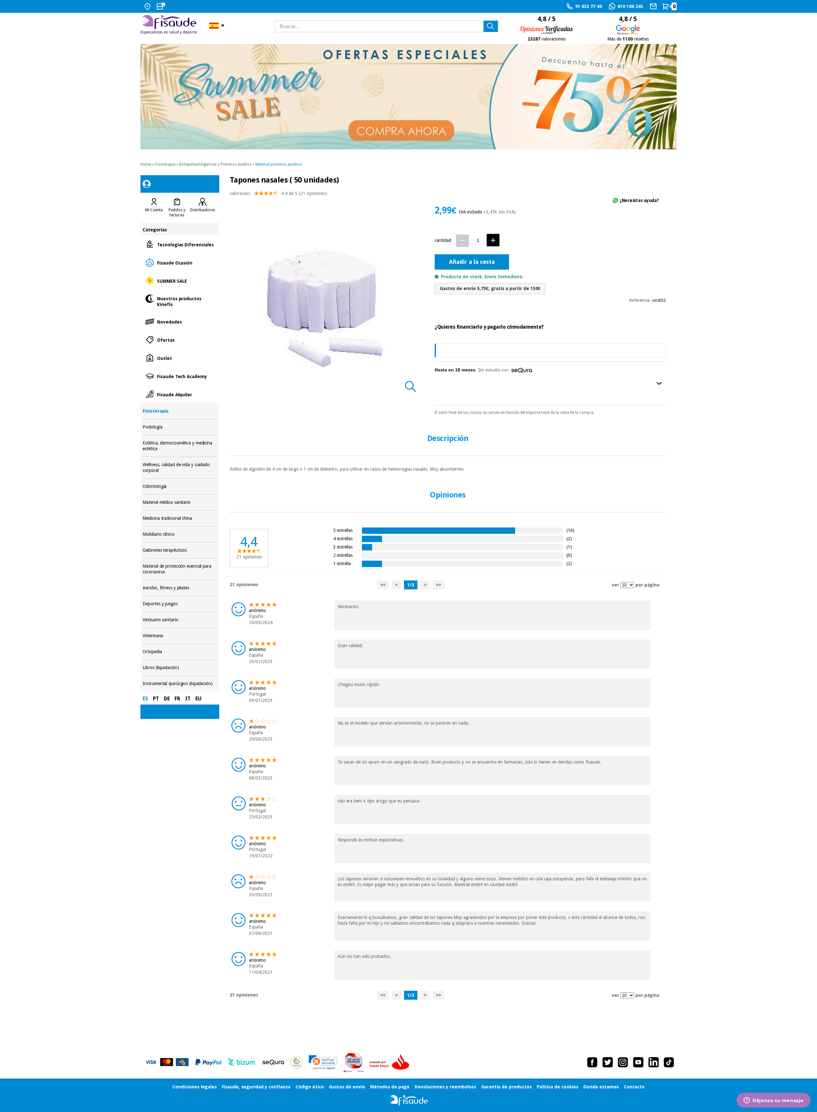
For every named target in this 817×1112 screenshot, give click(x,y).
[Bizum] (241, 1062)
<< (383, 584)
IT (188, 699)
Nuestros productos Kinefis (180, 301)
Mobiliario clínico (180, 534)
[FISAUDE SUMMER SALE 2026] (408, 96)
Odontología (180, 486)
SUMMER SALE (180, 281)
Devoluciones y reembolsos (445, 1086)
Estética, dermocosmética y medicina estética (180, 446)
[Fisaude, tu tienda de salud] (169, 26)
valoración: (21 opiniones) (278, 193)
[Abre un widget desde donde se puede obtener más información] (774, 1101)
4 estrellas (343, 538)
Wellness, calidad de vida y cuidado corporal (180, 467)
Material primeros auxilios (278, 164)
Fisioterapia (165, 164)
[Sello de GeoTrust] (323, 1062)
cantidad (443, 240)
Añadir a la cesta (472, 261)
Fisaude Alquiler (180, 394)
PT (156, 699)
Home (145, 164)
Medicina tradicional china (180, 518)
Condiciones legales (194, 1086)
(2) (569, 538)
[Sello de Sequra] (273, 1062)
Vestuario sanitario (180, 620)
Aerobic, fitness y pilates (180, 588)
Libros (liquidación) (180, 667)
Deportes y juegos (180, 604)
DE (167, 699)
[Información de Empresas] (353, 1062)
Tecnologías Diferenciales (180, 244)
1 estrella (342, 563)
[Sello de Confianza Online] (296, 1062)
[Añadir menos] (462, 241)
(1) (569, 546)
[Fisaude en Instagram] (623, 1062)
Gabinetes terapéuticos (180, 550)
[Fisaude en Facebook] (592, 1062)
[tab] (154, 208)
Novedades (180, 321)
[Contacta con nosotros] (654, 6)
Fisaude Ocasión (180, 262)
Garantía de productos (506, 1086)
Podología (180, 427)
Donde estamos (601, 1086)
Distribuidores (202, 210)
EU (198, 699)
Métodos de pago (389, 1086)
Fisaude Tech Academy (180, 376)
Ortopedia (180, 652)
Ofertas (180, 340)
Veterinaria (180, 636)
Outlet (180, 358)
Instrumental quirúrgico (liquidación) (180, 683)
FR (177, 699)
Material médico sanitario (180, 502)
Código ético (310, 1086)
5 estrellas (343, 530)
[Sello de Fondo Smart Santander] (391, 1062)
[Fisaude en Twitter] (608, 1062)
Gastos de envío (347, 1086)
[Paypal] (208, 1062)
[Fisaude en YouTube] (638, 1062)
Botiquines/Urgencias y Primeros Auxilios (215, 164)
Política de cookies (557, 1086)
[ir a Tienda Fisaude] (409, 1100)
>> (438, 584)
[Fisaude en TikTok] (669, 1062)
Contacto (634, 1086)
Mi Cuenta (154, 210)
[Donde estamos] (148, 6)
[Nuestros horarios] (161, 6)
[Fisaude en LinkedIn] (653, 1062)
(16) (570, 530)
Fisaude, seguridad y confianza (256, 1086)
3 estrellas (343, 546)
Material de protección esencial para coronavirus (180, 569)
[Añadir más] (493, 240)
